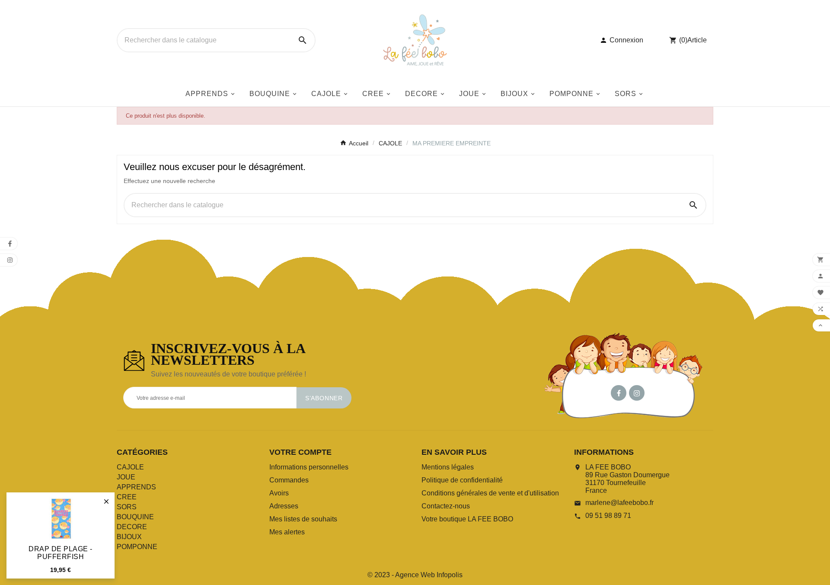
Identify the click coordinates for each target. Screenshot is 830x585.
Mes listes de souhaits (303, 519)
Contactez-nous (445, 506)
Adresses (283, 506)
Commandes (289, 480)
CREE (127, 497)
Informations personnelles (308, 467)
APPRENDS (136, 487)
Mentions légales (447, 467)
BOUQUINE (135, 517)
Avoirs (279, 493)
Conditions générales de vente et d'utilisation (490, 493)
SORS (127, 507)
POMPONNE (137, 546)
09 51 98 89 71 (608, 515)
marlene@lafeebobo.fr (619, 502)
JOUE (126, 477)
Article (697, 40)
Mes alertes (287, 532)
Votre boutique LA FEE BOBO (467, 519)
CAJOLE (130, 467)
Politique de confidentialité (462, 480)
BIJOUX (129, 536)
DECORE (132, 526)
